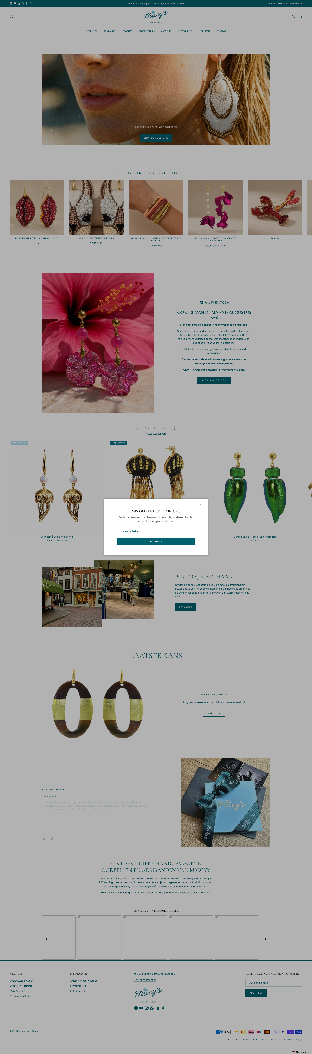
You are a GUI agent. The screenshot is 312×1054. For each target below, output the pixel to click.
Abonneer (156, 541)
